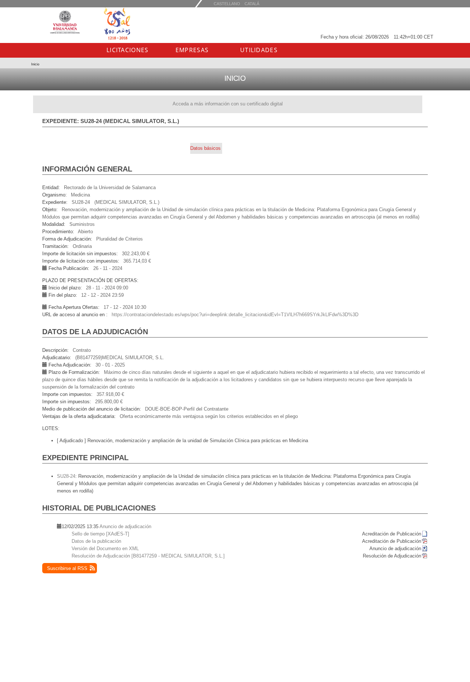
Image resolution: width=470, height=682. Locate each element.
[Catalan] (227, 3)
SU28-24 (66, 476)
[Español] (252, 3)
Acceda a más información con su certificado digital (228, 104)
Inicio (35, 64)
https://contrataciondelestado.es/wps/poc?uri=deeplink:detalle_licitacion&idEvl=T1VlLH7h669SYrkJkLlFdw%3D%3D (235, 314)
